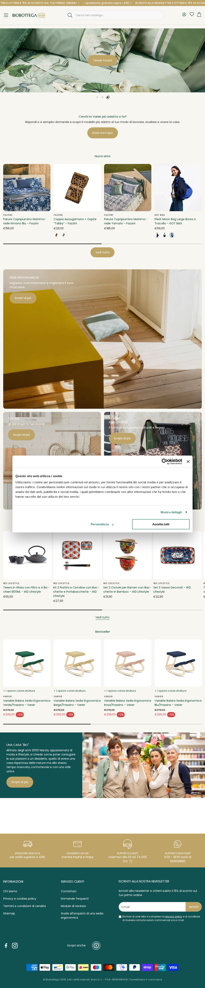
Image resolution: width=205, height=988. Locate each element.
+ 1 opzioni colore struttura (19, 690)
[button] (114, 15)
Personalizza (100, 524)
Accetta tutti (160, 524)
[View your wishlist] (190, 14)
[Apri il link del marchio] (20, 813)
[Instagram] (15, 945)
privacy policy (173, 916)
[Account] (184, 15)
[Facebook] (6, 945)
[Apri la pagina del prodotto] (26, 187)
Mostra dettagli (171, 512)
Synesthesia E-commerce (146, 979)
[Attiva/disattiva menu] (6, 15)
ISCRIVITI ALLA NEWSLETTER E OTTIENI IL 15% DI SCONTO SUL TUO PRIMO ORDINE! (147, 3)
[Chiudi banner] (188, 461)
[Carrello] (199, 15)
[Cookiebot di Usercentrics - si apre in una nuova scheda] (164, 462)
